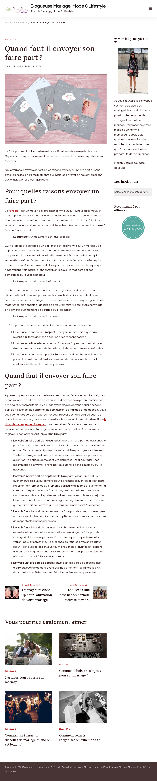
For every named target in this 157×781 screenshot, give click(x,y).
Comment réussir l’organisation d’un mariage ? (80, 737)
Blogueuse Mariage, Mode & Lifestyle (68, 6)
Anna (7, 66)
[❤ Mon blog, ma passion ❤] (133, 71)
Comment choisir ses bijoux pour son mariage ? (80, 672)
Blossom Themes (127, 767)
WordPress (10, 771)
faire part (15, 210)
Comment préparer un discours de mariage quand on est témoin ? (28, 740)
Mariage (10, 39)
